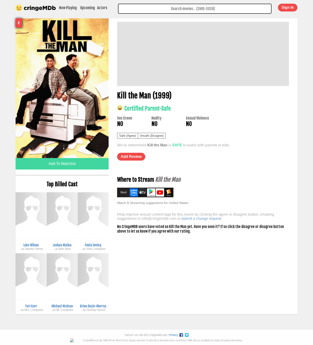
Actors (102, 8)
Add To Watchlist (62, 164)
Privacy (173, 335)
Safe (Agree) (127, 135)
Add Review (131, 157)
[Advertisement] (203, 54)
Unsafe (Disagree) (152, 135)
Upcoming (87, 8)
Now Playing (68, 8)
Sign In (288, 7)
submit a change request (201, 218)
